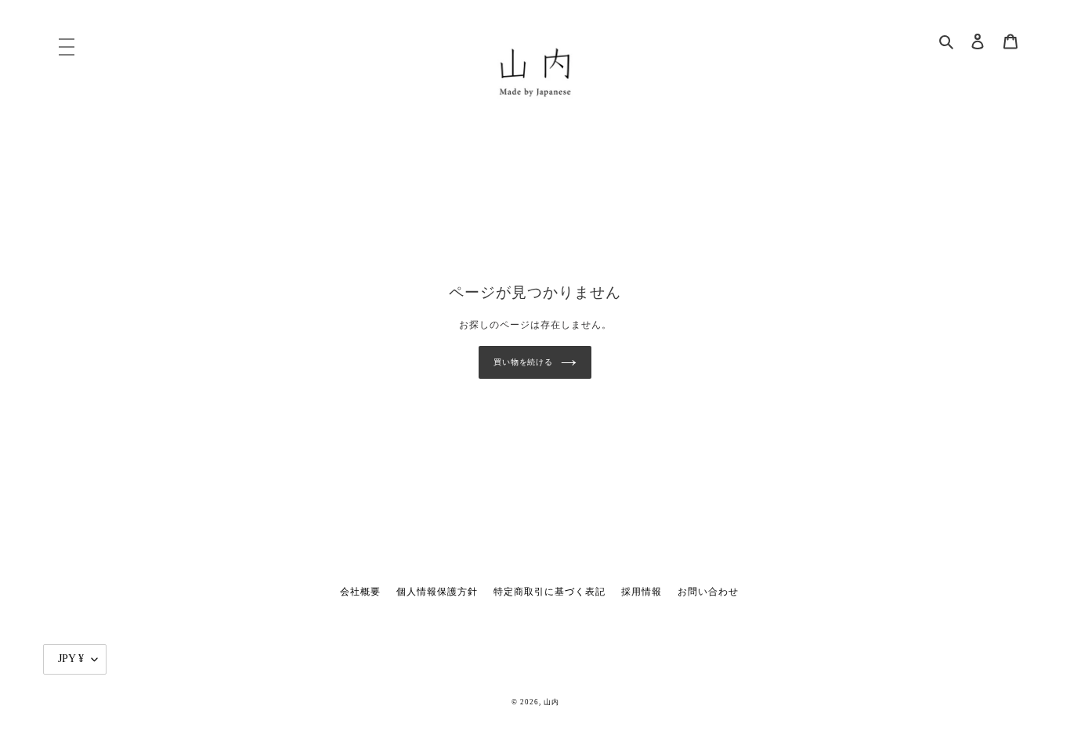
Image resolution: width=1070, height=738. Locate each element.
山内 (551, 702)
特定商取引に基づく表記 (549, 591)
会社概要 (360, 591)
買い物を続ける (523, 362)
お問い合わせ (708, 591)
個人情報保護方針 (437, 591)
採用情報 (641, 591)
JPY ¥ (71, 658)
